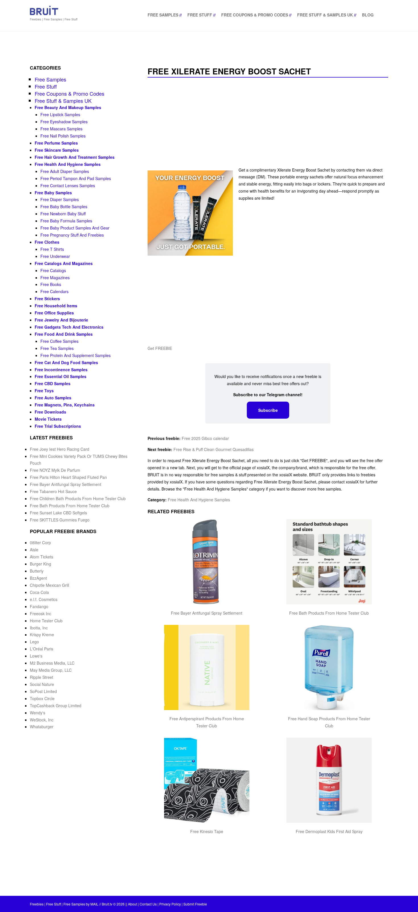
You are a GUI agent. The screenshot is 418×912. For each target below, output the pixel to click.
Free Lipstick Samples (60, 114)
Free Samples (163, 15)
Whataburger (41, 726)
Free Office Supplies (54, 313)
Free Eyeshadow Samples (64, 121)
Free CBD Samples (53, 383)
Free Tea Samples (57, 348)
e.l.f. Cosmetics (43, 599)
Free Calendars (54, 291)
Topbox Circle (42, 698)
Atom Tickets (41, 557)
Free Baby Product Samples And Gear (74, 228)
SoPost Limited (43, 691)
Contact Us (148, 903)
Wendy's (37, 712)
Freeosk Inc (40, 613)
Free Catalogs (53, 270)
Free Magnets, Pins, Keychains (65, 405)
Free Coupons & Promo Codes (254, 15)
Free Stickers (47, 298)
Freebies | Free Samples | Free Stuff (53, 19)
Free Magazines (55, 277)
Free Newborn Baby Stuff (63, 213)
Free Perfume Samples (56, 143)
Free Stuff (199, 15)
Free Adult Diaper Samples (64, 171)
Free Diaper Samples (59, 199)
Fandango (39, 606)
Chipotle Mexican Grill (49, 585)
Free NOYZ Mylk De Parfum (55, 470)
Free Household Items (56, 305)
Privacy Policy (170, 903)
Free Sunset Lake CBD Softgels (58, 513)
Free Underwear (55, 256)
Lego (34, 641)
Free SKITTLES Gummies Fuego (60, 520)
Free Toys (44, 390)
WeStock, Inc (41, 720)
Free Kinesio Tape (206, 831)
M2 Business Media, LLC (52, 663)
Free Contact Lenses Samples (67, 185)
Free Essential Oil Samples (60, 376)
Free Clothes (47, 242)
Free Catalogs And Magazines (64, 263)
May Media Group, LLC (51, 670)
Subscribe (268, 410)
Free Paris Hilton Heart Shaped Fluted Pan (68, 477)
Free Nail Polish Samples (63, 136)
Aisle (34, 549)
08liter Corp (40, 542)
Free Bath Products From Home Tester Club (329, 613)
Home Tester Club (46, 620)
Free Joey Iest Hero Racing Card (59, 449)
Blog (368, 15)
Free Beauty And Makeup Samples (68, 107)
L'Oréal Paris (41, 649)
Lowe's (36, 656)
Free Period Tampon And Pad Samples (75, 178)
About (132, 903)
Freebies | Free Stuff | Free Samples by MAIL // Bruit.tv (71, 903)
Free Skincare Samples (57, 150)
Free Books (50, 284)
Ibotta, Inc (39, 628)
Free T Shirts (52, 249)
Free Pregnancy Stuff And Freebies (72, 235)
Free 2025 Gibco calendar (205, 438)
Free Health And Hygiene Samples (199, 499)
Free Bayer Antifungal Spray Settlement (206, 613)
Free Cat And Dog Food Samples (66, 362)
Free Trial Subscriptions (58, 426)
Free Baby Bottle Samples (63, 206)
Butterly (37, 571)
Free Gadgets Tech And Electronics (69, 327)
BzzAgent (38, 578)
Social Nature (42, 684)
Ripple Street (41, 677)
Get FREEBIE (160, 348)
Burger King (40, 564)
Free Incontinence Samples (61, 369)
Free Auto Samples (53, 397)
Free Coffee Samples (59, 341)
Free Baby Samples (53, 192)
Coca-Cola (39, 592)
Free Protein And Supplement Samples (75, 355)
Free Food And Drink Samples (64, 334)
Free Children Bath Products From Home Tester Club (78, 498)
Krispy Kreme (42, 634)
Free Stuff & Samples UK (325, 15)
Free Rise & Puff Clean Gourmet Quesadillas (213, 449)
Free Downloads (50, 412)
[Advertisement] (268, 122)
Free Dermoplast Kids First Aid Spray (329, 831)
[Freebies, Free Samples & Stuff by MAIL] (44, 14)
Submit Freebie (195, 903)
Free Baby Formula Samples (66, 221)
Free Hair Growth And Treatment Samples (75, 157)
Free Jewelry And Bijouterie (61, 320)
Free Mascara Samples (61, 129)
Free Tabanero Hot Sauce (53, 491)
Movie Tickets (48, 419)
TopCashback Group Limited (55, 705)
